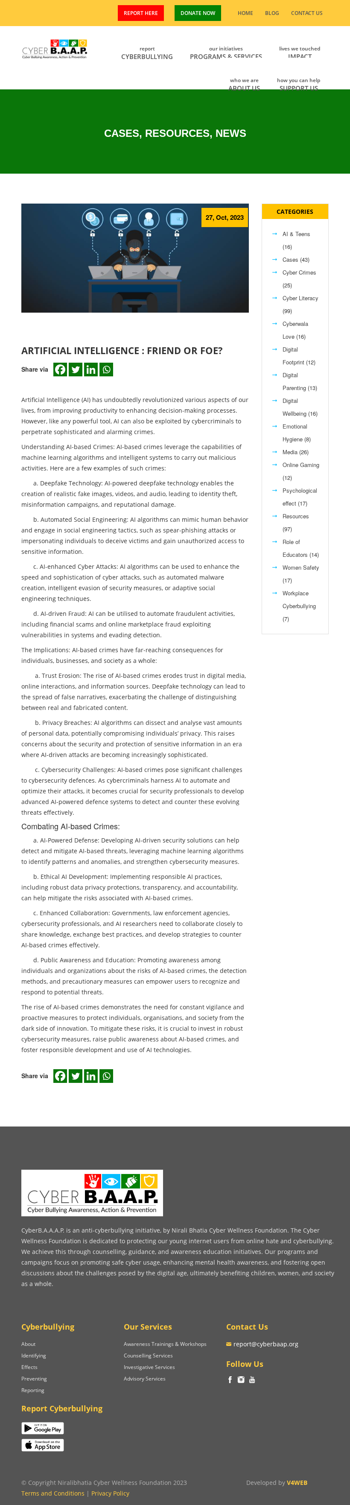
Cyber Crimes (299, 272)
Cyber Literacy (300, 298)
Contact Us (307, 13)
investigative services (149, 1367)
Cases (290, 259)
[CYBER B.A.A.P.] (54, 47)
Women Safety (301, 567)
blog (272, 13)
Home (245, 13)
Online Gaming (301, 465)
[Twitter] (75, 369)
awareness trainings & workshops (165, 1344)
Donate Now (198, 13)
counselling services (148, 1355)
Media (290, 452)
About (28, 1344)
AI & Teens (296, 234)
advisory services (145, 1378)
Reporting (32, 1390)
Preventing (34, 1378)
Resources (296, 516)
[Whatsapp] (106, 369)
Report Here (141, 13)
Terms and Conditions (53, 1493)
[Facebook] (60, 369)
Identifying (33, 1355)
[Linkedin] (91, 369)
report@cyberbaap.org (265, 1344)
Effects (29, 1367)
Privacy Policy (110, 1493)
